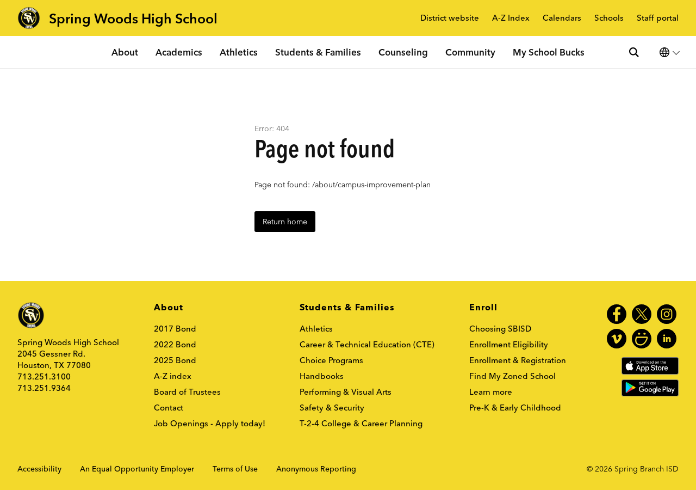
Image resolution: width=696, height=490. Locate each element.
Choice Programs (331, 360)
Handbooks (322, 376)
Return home (285, 221)
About (124, 52)
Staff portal (658, 18)
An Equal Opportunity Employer (137, 469)
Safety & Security (332, 407)
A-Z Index (511, 18)
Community (470, 52)
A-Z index (172, 376)
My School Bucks (549, 52)
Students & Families (318, 52)
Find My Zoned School (512, 376)
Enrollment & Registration (517, 360)
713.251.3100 (44, 376)
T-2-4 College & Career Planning (361, 423)
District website (449, 18)
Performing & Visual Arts (345, 392)
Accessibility (39, 469)
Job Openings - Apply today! (209, 423)
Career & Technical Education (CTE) (367, 344)
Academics (179, 52)
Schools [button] (609, 18)
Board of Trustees (187, 392)
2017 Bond (175, 328)
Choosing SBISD (500, 328)
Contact (168, 407)
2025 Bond (175, 360)
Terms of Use (235, 469)
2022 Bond (175, 344)
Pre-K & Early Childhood (515, 407)
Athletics (239, 52)
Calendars (562, 18)
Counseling (403, 52)
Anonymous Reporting (316, 469)
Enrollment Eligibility (508, 344)
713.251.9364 (44, 388)
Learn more (490, 392)
